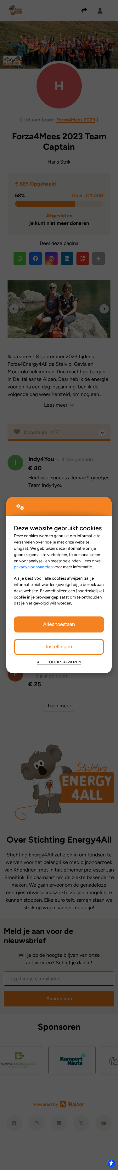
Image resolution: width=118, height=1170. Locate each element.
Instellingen (59, 646)
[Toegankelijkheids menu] (111, 1163)
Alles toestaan (59, 624)
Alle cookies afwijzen (59, 662)
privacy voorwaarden (33, 566)
